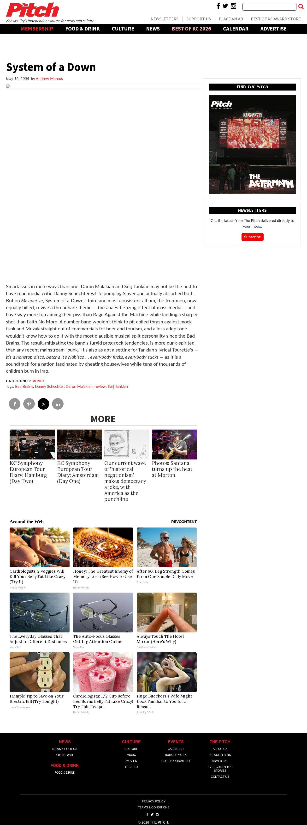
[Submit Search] (301, 6)
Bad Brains (24, 386)
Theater (131, 767)
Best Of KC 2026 (191, 28)
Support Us (198, 19)
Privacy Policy (153, 801)
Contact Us (220, 776)
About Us (220, 749)
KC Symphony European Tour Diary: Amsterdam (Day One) (78, 472)
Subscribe (252, 237)
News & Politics (64, 749)
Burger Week (176, 755)
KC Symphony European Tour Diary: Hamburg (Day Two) (28, 472)
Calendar (235, 28)
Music (38, 381)
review (100, 386)
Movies (131, 761)
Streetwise (65, 755)
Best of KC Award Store (276, 19)
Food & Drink (82, 28)
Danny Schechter (49, 386)
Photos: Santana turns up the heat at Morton (172, 469)
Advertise (273, 28)
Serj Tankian (118, 386)
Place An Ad (231, 19)
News (153, 28)
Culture (123, 28)
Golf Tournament (175, 761)
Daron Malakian (79, 386)
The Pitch (32, 9)
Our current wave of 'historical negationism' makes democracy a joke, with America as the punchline (125, 481)
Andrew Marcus (49, 79)
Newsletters (164, 19)
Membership (37, 28)
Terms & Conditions (153, 807)
